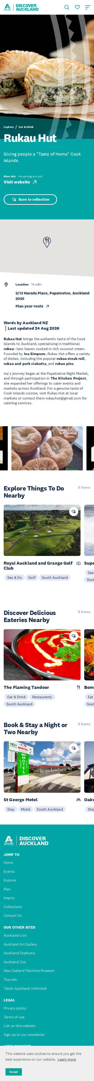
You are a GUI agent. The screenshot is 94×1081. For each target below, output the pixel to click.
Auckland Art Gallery (20, 944)
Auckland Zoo (15, 962)
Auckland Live (15, 935)
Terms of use (14, 1017)
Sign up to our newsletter (24, 1034)
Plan (7, 889)
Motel (26, 809)
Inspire (9, 897)
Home (8, 862)
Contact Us (13, 915)
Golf (31, 577)
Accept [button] (13, 1072)
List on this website (19, 1025)
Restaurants (42, 697)
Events (9, 871)
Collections (13, 906)
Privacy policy (15, 1008)
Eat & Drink (26, 127)
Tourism (10, 979)
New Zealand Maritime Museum (29, 970)
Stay (11, 809)
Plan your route (29, 306)
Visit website (17, 182)
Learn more (66, 1059)
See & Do (14, 577)
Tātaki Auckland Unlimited (25, 988)
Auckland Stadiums (19, 953)
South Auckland (55, 577)
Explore (9, 127)
